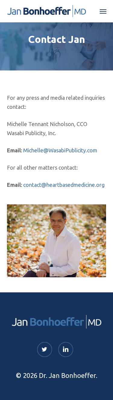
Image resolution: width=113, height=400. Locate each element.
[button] (103, 11)
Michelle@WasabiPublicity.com (60, 150)
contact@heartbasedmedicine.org (64, 185)
